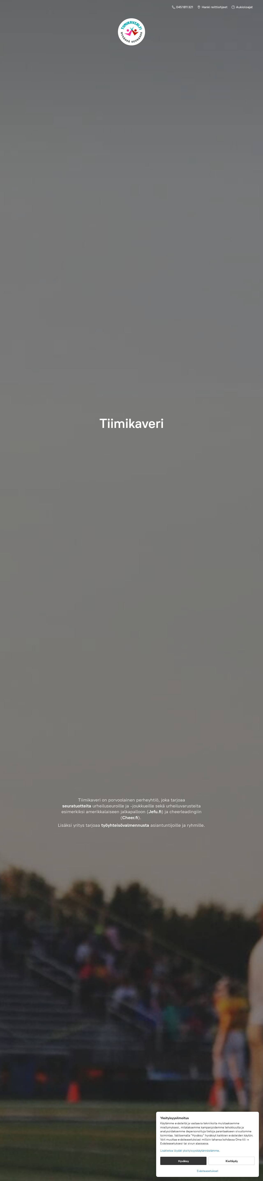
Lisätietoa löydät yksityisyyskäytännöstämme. (190, 1150)
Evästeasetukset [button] (207, 1171)
